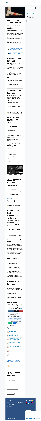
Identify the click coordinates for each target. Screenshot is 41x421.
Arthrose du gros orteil (22, 359)
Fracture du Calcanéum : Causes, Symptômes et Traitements (16, 327)
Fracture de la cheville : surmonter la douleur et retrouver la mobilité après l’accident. (15, 343)
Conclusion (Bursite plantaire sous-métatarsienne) (15, 54)
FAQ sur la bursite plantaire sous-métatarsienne (14, 53)
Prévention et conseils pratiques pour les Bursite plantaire (16, 52)
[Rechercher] (35, 8)
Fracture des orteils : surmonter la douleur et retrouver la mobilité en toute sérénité (15, 331)
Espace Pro (25, 2)
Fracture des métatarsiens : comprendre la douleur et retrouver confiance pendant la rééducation (15, 339)
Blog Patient (20, 2)
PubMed (21, 308)
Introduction (10, 47)
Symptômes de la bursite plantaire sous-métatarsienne (15, 49)
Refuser (33, 418)
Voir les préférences (38, 418)
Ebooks (17, 2)
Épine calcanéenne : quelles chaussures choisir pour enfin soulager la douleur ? (15, 350)
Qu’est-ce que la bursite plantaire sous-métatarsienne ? (15, 48)
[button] (35, 3)
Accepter (28, 418)
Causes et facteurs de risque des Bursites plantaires (15, 50)
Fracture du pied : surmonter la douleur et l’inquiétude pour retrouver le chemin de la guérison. (15, 335)
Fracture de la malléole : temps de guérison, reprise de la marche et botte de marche (15, 354)
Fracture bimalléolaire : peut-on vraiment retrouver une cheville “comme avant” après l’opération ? (15, 346)
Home (14, 2)
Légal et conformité (30, 2)
